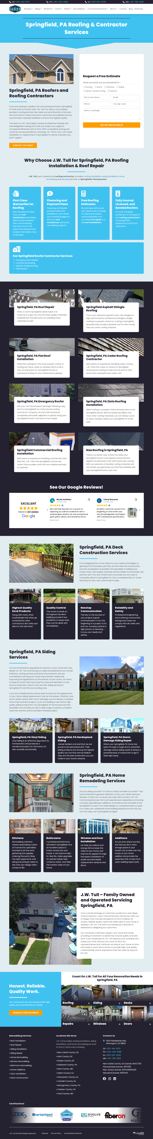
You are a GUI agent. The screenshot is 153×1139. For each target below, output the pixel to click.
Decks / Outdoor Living (95, 91)
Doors (99, 87)
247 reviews (33, 512)
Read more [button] (54, 520)
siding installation (110, 176)
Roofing (89, 87)
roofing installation (92, 176)
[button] (139, 510)
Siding (121, 87)
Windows (110, 87)
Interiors (113, 91)
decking (65, 179)
